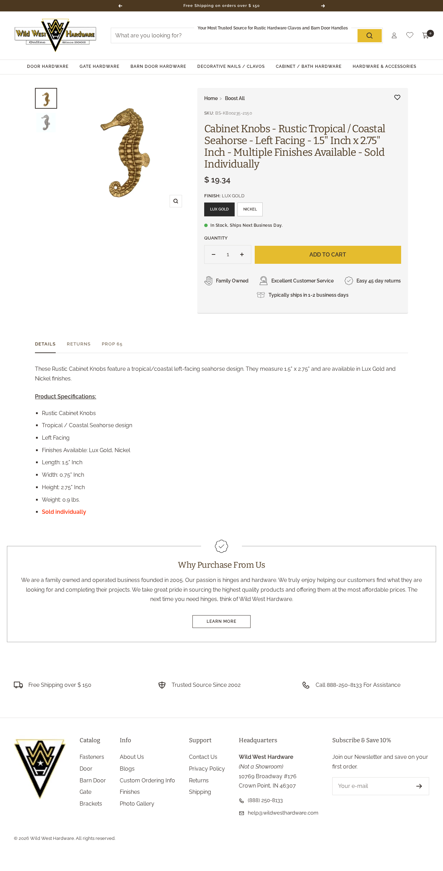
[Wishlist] (410, 36)
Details (45, 344)
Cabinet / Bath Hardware (309, 66)
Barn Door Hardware (158, 66)
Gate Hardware (99, 66)
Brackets (91, 803)
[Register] (419, 786)
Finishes (130, 792)
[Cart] (425, 36)
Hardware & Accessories (384, 66)
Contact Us (203, 757)
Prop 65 (112, 344)
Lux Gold (219, 209)
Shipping (200, 792)
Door (86, 768)
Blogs (127, 768)
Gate (85, 792)
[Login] (394, 35)
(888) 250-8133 (265, 800)
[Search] (370, 35)
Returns (79, 344)
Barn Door (93, 780)
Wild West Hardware (52, 838)
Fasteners (92, 757)
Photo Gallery (137, 803)
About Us (132, 757)
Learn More (221, 621)
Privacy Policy (207, 768)
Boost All (235, 98)
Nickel (250, 209)
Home (211, 98)
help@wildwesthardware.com (283, 813)
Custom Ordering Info (147, 780)
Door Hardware (48, 66)
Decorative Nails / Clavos (231, 66)
